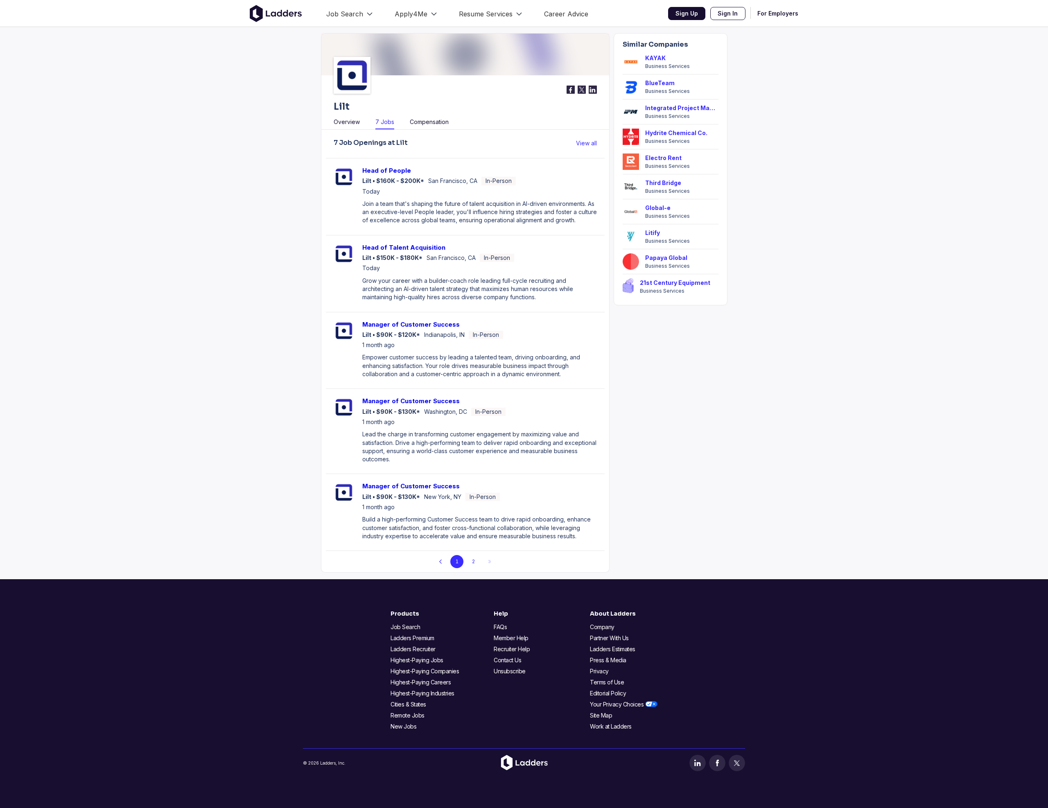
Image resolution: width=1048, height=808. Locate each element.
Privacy (599, 671)
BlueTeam (660, 82)
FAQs (500, 626)
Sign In (728, 13)
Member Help (511, 637)
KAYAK (655, 57)
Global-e (658, 207)
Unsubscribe (510, 671)
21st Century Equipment (675, 282)
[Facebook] (717, 763)
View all (586, 143)
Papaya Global (666, 257)
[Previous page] (440, 561)
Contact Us (507, 660)
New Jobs (403, 726)
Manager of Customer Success (411, 324)
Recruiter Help (512, 648)
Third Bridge (663, 182)
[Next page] (489, 561)
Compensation (429, 121)
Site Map (601, 715)
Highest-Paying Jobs (417, 660)
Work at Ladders (611, 726)
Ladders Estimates (612, 648)
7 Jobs (384, 121)
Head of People (386, 170)
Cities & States (408, 704)
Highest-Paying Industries (422, 693)
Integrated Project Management (681, 107)
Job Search (405, 626)
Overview (347, 121)
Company (602, 626)
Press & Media (608, 660)
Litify (652, 232)
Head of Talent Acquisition (403, 247)
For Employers (777, 13)
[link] (349, 13)
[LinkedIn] (697, 763)
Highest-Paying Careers (421, 682)
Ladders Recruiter (413, 648)
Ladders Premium (412, 637)
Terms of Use (607, 682)
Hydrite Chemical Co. (676, 132)
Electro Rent (663, 157)
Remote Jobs (408, 715)
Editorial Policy (608, 693)
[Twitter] (737, 763)
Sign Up (686, 13)
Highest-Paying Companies (425, 671)
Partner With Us (609, 637)
